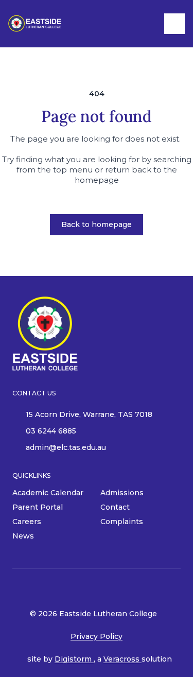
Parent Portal (37, 507)
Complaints (121, 521)
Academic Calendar (47, 492)
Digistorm (74, 659)
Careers (26, 521)
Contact (115, 507)
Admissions (122, 492)
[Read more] (100, 589)
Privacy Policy (96, 636)
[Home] (44, 23)
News (23, 536)
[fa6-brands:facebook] (100, 589)
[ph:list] (174, 23)
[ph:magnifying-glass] (149, 23)
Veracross (122, 659)
